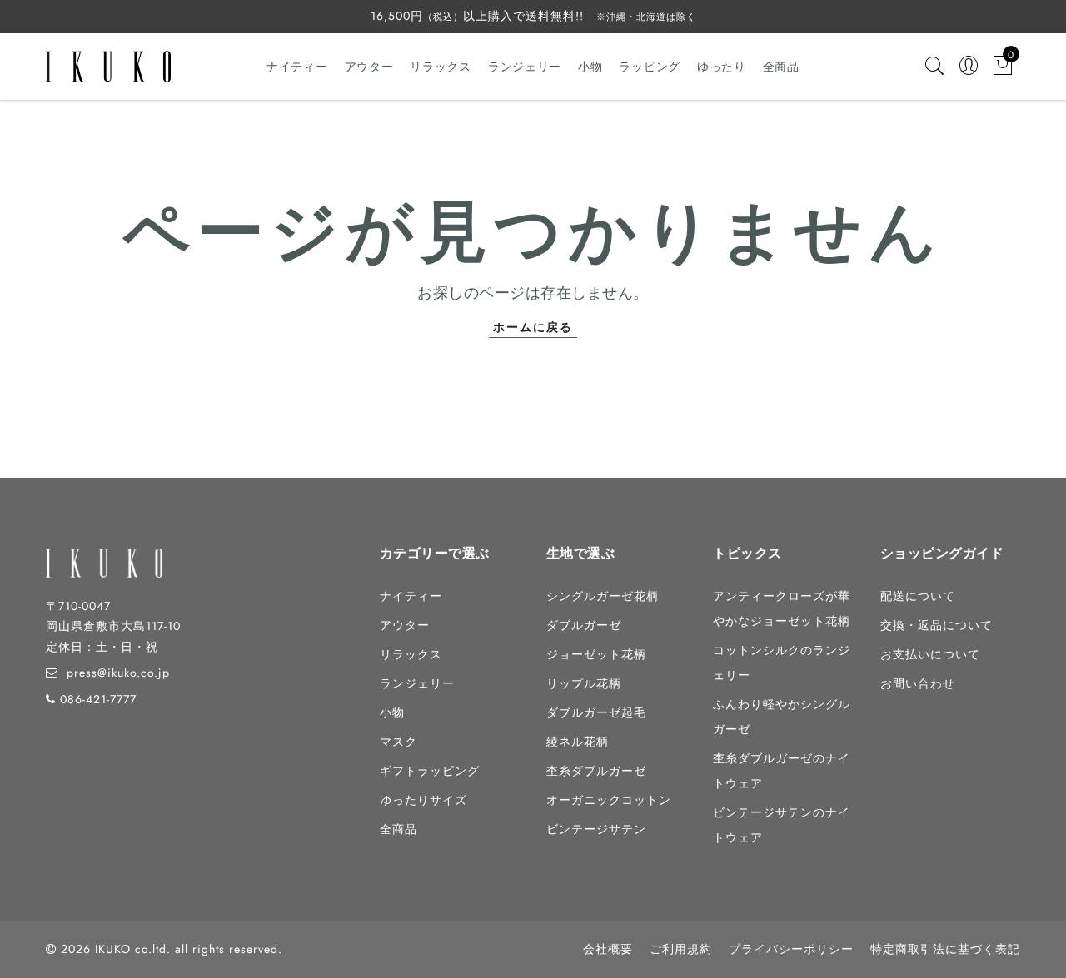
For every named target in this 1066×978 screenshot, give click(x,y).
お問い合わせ (917, 683)
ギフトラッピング (430, 770)
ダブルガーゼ (583, 625)
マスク (398, 741)
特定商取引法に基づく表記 (945, 949)
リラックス (440, 66)
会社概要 (608, 949)
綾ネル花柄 (577, 741)
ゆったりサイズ (423, 800)
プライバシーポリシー (791, 949)
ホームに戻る (533, 327)
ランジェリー (524, 66)
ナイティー (297, 66)
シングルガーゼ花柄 (602, 596)
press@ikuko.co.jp (118, 672)
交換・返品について (936, 625)
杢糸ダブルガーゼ (596, 770)
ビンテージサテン (596, 829)
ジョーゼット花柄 (596, 654)
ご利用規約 (681, 949)
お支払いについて (930, 654)
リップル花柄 (583, 683)
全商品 (781, 66)
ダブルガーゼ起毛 (596, 712)
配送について (917, 596)
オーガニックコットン (608, 800)
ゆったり (721, 66)
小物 (590, 66)
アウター (369, 66)
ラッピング (649, 66)
